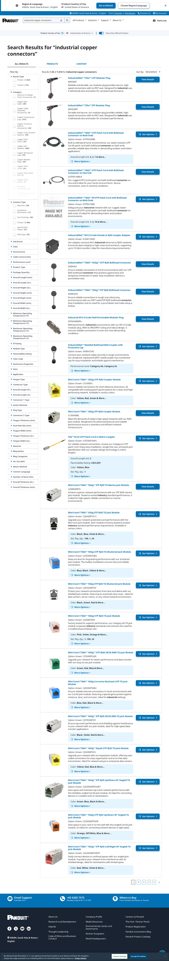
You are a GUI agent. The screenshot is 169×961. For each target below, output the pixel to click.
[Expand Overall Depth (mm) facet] (11, 298)
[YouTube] (22, 931)
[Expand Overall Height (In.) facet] (11, 288)
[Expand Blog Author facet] (11, 451)
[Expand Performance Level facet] (11, 262)
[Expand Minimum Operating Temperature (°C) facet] (11, 321)
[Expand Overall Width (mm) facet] (11, 303)
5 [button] (154, 882)
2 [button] (138, 882)
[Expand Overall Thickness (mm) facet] (11, 487)
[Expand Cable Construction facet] (11, 257)
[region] (84, 956)
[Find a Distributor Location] (115, 898)
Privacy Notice (80, 958)
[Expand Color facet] (11, 246)
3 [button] (143, 882)
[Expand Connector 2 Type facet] (11, 415)
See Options (148, 134)
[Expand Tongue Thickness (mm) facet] (11, 420)
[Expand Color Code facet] (11, 359)
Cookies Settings (119, 956)
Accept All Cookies (138, 956)
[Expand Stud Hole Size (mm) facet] (11, 425)
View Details (148, 79)
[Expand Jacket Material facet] (11, 405)
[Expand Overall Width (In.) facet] (11, 308)
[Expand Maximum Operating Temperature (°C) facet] (11, 328)
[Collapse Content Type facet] (11, 202)
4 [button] (148, 882)
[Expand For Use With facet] (11, 461)
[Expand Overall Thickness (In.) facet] (11, 482)
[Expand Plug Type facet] (11, 410)
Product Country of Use (52, 33)
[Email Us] (9, 898)
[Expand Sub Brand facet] (11, 241)
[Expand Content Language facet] (11, 472)
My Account (161, 13)
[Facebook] (9, 931)
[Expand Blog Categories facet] (11, 456)
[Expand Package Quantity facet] (11, 272)
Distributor (130, 13)
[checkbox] (14, 79)
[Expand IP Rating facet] (11, 343)
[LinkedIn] (29, 931)
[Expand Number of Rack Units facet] (11, 477)
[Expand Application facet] (11, 374)
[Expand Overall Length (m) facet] (11, 395)
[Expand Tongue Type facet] (11, 379)
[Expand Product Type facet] (11, 267)
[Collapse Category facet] (11, 92)
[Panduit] (10, 19)
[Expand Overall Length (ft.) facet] (11, 389)
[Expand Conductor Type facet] (11, 384)
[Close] (165, 956)
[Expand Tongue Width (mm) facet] (11, 431)
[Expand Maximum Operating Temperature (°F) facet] (11, 336)
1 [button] (133, 882)
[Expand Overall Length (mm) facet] (11, 277)
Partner (118, 13)
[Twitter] (16, 931)
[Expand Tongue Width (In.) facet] (11, 441)
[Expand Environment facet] (11, 252)
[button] (61, 20)
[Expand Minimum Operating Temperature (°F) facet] (11, 313)
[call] (62, 898)
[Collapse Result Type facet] (11, 76)
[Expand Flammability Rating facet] (11, 354)
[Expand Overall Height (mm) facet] (11, 293)
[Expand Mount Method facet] (11, 466)
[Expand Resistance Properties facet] (11, 364)
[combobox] (43, 20)
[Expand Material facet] (11, 446)
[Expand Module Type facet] (11, 348)
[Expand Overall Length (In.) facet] (11, 282)
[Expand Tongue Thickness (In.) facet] (11, 436)
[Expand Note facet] (11, 369)
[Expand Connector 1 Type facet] (11, 400)
